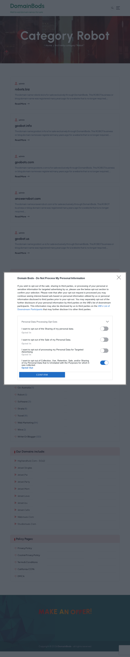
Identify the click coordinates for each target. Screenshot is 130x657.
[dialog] (65, 328)
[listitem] (65, 321)
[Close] (120, 278)
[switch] (104, 329)
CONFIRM (42, 375)
